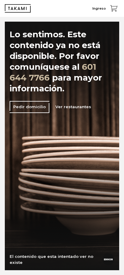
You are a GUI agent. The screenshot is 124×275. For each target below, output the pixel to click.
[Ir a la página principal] (18, 8)
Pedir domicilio (29, 106)
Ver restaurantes (73, 106)
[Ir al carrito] (113, 8)
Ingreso (99, 8)
